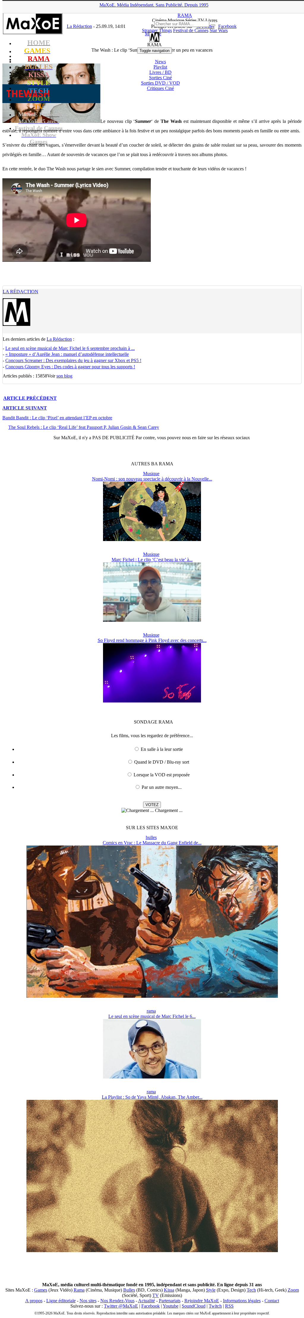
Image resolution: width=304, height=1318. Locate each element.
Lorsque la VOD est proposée (162, 774)
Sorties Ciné (160, 77)
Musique (151, 473)
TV (155, 1295)
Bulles (129, 1289)
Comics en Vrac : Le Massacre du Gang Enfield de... (152, 842)
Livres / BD (160, 72)
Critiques (160, 88)
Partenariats (169, 1300)
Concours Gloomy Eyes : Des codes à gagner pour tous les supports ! (70, 366)
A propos (33, 1300)
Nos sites (88, 1300)
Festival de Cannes (190, 30)
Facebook (150, 1306)
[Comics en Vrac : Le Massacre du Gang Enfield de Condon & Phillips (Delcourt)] (152, 996)
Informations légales (242, 1300)
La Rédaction (20, 291)
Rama (79, 1289)
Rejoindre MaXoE (201, 1300)
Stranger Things (157, 30)
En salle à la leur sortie (162, 749)
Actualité (146, 1300)
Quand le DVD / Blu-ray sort (161, 762)
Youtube (170, 1306)
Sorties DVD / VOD (160, 82)
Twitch (215, 1306)
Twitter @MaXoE (121, 1306)
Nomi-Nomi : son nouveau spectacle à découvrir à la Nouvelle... (152, 478)
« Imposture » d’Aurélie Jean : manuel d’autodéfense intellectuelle (67, 354)
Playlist (160, 66)
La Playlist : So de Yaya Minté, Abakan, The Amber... (152, 1097)
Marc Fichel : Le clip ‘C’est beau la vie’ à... (152, 559)
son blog (64, 375)
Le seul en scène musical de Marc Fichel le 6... (152, 1016)
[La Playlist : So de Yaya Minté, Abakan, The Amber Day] (152, 1250)
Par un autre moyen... (162, 787)
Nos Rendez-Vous (117, 1300)
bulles (151, 837)
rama (151, 1011)
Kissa (169, 1289)
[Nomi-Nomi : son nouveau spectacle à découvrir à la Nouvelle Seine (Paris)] (152, 539)
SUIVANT (24, 407)
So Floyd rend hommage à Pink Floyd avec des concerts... (152, 640)
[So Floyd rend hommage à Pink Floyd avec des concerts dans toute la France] (152, 700)
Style (211, 1289)
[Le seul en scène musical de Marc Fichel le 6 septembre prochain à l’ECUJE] (152, 1076)
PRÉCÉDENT (30, 398)
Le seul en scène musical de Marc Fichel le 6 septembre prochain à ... (70, 348)
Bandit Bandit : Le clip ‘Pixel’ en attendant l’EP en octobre (57, 417)
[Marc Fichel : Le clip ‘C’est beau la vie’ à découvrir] (152, 620)
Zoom (293, 1289)
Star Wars (219, 30)
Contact (272, 1300)
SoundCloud (193, 1306)
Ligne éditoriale (61, 1300)
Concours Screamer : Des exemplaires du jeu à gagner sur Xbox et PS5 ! (73, 360)
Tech (251, 1289)
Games (40, 1289)
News (160, 61)
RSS (229, 1306)
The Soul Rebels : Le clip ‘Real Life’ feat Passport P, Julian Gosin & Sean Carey (83, 427)
